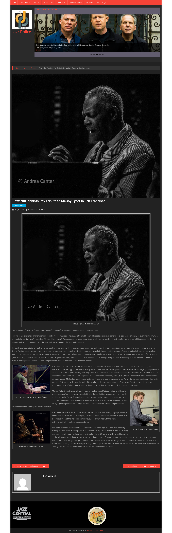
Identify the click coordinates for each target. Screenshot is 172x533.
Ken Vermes (32, 210)
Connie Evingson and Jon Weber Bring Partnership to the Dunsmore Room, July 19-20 (32, 466)
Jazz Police (21, 31)
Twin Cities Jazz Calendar (30, 3)
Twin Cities (61, 3)
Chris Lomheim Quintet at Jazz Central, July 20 (142, 466)
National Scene (75, 3)
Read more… (41, 50)
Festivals (89, 3)
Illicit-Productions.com (95, 530)
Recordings (101, 3)
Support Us (48, 3)
